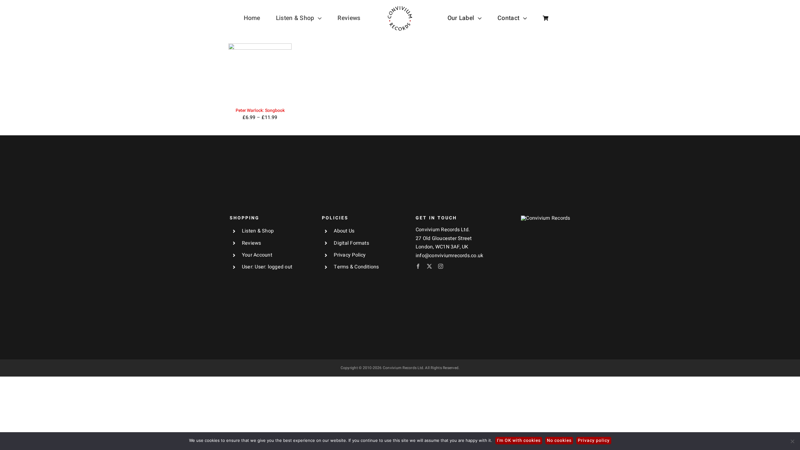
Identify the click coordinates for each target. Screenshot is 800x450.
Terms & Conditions (356, 267)
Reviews (251, 243)
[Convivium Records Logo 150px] (545, 218)
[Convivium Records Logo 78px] (400, 8)
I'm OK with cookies (519, 440)
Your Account (257, 255)
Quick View (260, 80)
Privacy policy (594, 440)
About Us (344, 231)
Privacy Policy (350, 255)
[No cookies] (792, 441)
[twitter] (429, 266)
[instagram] (440, 266)
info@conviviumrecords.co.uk (449, 255)
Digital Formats (351, 243)
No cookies (559, 440)
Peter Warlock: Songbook (260, 110)
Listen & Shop (258, 231)
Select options (255, 72)
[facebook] (418, 266)
